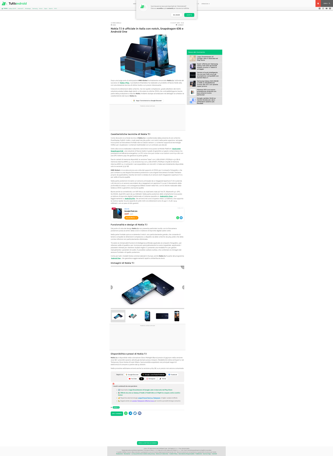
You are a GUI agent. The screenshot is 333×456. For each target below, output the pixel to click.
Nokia (114, 25)
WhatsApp (28, 8)
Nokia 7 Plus (124, 83)
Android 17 (20, 8)
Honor (41, 8)
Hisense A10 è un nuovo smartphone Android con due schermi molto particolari (206, 92)
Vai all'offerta (130, 218)
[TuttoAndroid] (15, 3)
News (135, 3)
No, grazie (176, 15)
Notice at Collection (162, 453)
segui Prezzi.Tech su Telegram (149, 398)
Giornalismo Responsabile (186, 453)
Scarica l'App (207, 453)
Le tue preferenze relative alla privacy (143, 453)
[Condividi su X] (135, 413)
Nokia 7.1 (116, 407)
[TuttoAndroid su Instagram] (323, 8)
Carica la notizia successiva (147, 443)
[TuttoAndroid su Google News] (329, 8)
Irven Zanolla (116, 23)
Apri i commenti (117, 413)
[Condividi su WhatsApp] (177, 217)
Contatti (214, 453)
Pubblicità (199, 453)
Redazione (119, 453)
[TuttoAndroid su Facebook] (319, 8)
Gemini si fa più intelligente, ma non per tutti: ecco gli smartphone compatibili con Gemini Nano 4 (208, 75)
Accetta (189, 15)
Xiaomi (51, 8)
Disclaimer (127, 453)
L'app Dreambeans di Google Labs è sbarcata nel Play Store (150, 390)
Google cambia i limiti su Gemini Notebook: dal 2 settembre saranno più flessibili (206, 100)
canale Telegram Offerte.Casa (143, 401)
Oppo (45, 8)
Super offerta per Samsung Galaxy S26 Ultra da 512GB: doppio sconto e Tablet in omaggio (207, 66)
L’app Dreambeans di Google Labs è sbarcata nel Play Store (207, 58)
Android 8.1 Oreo (166, 196)
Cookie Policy (173, 453)
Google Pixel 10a (130, 211)
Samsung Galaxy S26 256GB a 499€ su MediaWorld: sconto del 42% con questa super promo (207, 83)
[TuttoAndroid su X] (141, 378)
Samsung (35, 8)
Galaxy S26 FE (12, 8)
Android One (116, 258)
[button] (205, 4)
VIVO (55, 8)
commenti (180, 25)
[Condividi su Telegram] (181, 217)
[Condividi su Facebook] (139, 413)
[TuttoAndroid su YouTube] (326, 8)
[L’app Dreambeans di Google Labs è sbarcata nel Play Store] (193, 58)
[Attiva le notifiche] (318, 3)
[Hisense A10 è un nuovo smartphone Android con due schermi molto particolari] (193, 92)
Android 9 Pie (130, 198)
